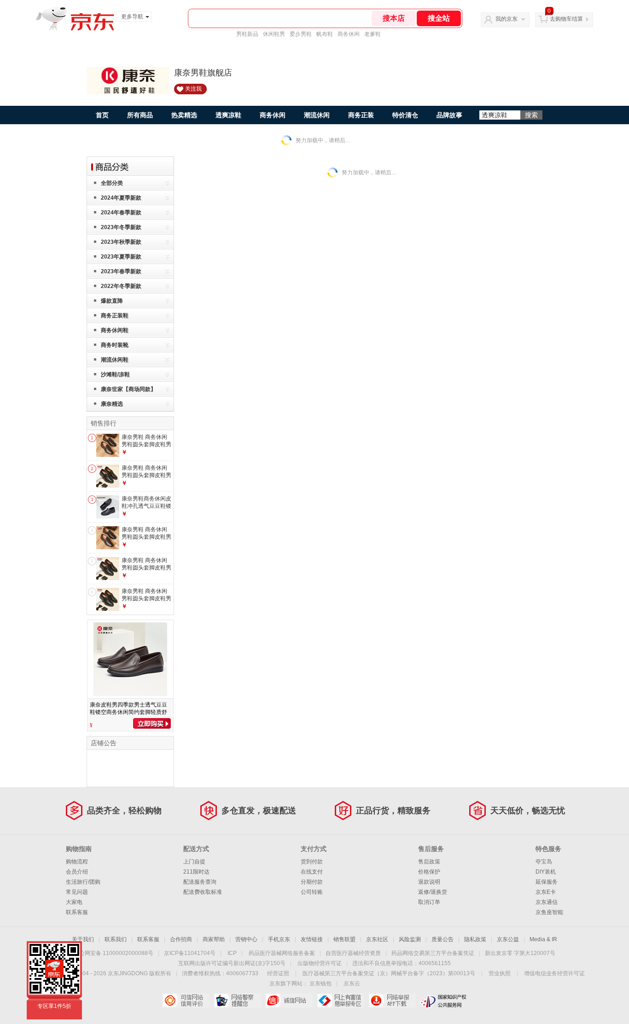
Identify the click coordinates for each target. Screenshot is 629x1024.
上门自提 (194, 861)
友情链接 (312, 939)
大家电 (74, 902)
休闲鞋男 (274, 34)
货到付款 (312, 861)
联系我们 (116, 939)
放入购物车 (152, 723)
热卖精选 (184, 115)
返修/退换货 (432, 892)
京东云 (352, 983)
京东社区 (377, 939)
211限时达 (196, 872)
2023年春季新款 (121, 271)
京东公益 (508, 939)
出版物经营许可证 (319, 963)
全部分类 (112, 183)
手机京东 (279, 939)
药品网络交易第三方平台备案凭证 (432, 953)
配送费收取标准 (202, 892)
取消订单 (429, 902)
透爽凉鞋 (228, 115)
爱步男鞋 (301, 34)
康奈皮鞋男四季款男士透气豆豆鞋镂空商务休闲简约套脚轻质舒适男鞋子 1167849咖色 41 (128, 712)
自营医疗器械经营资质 (353, 953)
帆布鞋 (324, 34)
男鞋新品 (247, 34)
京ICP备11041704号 (189, 953)
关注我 (193, 89)
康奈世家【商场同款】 (128, 389)
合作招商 (181, 939)
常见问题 (77, 892)
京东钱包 (320, 983)
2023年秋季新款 (121, 242)
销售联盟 (344, 939)
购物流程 (77, 861)
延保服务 (547, 882)
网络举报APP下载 (392, 1000)
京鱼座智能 (549, 912)
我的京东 (506, 19)
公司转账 (312, 892)
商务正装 (361, 115)
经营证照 (278, 973)
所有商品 (140, 115)
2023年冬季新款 (121, 227)
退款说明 (429, 882)
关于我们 (83, 939)
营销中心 (246, 939)
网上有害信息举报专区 (340, 1000)
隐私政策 (475, 939)
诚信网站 (289, 1000)
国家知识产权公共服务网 (443, 1000)
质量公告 (442, 939)
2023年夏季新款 (121, 256)
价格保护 (429, 872)
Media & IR (543, 939)
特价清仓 (405, 115)
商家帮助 (214, 939)
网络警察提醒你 (237, 1000)
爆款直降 (112, 301)
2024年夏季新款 (121, 198)
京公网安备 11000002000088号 (113, 953)
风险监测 (410, 939)
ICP (232, 953)
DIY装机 (546, 872)
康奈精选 (112, 404)
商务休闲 (349, 34)
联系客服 (77, 912)
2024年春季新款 (121, 212)
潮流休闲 (317, 115)
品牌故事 (449, 115)
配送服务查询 (199, 882)
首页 (102, 115)
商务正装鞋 (114, 315)
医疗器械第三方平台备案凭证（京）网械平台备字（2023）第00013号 (389, 973)
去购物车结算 (566, 19)
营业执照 (500, 973)
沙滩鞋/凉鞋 (115, 374)
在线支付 (312, 872)
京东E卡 (546, 892)
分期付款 (312, 882)
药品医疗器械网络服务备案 (282, 953)
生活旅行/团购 (83, 882)
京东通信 (547, 902)
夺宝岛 (544, 861)
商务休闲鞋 (114, 330)
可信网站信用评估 (186, 1000)
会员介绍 (77, 872)
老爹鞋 (372, 34)
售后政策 (429, 861)
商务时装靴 (114, 345)
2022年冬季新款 (121, 286)
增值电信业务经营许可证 (554, 973)
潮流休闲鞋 (114, 360)
